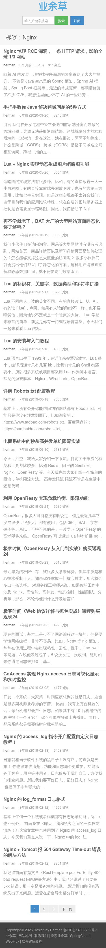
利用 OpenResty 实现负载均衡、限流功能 (45, 498)
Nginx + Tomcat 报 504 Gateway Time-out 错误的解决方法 (52, 852)
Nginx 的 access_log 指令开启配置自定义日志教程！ (50, 739)
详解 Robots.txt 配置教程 (29, 390)
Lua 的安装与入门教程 (26, 340)
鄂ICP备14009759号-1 (80, 929)
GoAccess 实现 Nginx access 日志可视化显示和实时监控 (51, 676)
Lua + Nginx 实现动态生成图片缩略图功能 (46, 164)
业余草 (53, 6)
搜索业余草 (59, 935)
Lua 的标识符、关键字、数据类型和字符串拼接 (51, 283)
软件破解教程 (32, 941)
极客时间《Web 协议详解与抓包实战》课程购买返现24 (51, 614)
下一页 (67, 908)
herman (9, 64)
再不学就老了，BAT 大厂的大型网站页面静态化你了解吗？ (51, 224)
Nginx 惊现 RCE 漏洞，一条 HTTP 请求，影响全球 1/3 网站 (53, 54)
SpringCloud (80, 935)
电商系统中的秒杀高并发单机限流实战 (41, 441)
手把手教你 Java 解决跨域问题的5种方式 (44, 107)
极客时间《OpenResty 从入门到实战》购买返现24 (52, 551)
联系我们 (41, 935)
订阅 (77, 20)
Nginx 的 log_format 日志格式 (34, 799)
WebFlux (12, 941)
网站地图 (25, 935)
